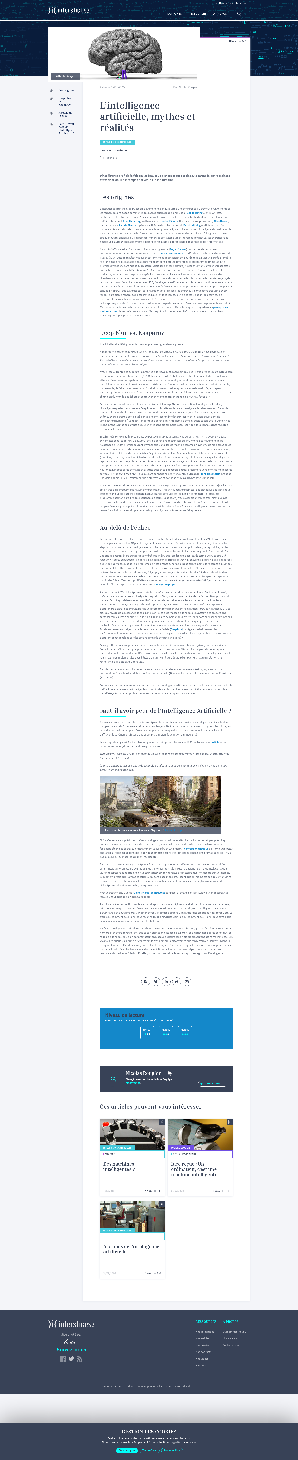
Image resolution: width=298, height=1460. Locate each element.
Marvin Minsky (191, 225)
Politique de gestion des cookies (177, 1442)
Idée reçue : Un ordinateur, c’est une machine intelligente (194, 1170)
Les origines (66, 91)
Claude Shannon (128, 225)
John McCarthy (131, 221)
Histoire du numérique (114, 151)
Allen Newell (220, 221)
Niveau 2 (166, 1030)
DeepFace (176, 630)
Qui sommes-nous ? (234, 1332)
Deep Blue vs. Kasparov (65, 101)
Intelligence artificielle (117, 142)
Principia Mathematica (171, 254)
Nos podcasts (203, 1352)
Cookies (129, 1387)
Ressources (197, 14)
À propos (220, 14)
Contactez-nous (232, 1345)
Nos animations (205, 1332)
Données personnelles (149, 1387)
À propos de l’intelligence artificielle (131, 1250)
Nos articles (202, 1339)
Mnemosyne (133, 1083)
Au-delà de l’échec (65, 114)
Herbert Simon (169, 221)
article (215, 742)
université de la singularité (149, 893)
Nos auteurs (230, 1339)
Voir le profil (214, 1084)
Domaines (174, 14)
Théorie (109, 158)
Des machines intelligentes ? (119, 1167)
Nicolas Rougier (188, 87)
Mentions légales (112, 1387)
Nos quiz (201, 1366)
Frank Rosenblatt (210, 474)
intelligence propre (165, 585)
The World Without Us (195, 849)
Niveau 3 (185, 1030)
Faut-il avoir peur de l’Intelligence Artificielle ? (67, 129)
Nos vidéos (202, 1359)
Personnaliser (172, 1451)
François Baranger (174, 831)
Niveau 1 (147, 1030)
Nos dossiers (203, 1345)
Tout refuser (149, 1451)
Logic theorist (178, 250)
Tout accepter (127, 1451)
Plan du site (189, 1387)
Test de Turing (194, 213)
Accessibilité (172, 1387)
